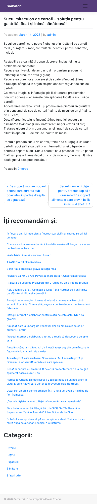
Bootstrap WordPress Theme (44, 499)
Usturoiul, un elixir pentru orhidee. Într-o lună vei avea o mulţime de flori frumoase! (47, 392)
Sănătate (12, 468)
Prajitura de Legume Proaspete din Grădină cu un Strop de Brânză (47, 282)
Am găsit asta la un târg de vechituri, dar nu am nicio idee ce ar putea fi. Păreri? (45, 328)
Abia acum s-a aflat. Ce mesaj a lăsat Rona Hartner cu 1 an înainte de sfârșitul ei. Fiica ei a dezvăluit (47, 291)
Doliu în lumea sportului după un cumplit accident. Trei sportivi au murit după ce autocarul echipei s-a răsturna (46, 421)
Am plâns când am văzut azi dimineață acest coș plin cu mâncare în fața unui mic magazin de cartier (48, 349)
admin (51, 34)
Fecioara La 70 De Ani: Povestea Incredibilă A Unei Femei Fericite (46, 275)
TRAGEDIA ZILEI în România (24, 262)
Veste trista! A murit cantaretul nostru (29, 255)
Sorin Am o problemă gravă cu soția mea (31, 268)
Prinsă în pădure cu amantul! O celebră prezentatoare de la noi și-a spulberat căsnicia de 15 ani (47, 371)
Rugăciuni (12, 462)
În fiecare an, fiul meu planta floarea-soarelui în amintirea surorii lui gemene (47, 235)
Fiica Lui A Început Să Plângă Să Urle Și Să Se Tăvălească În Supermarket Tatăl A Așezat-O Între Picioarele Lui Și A (43, 410)
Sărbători (14, 6)
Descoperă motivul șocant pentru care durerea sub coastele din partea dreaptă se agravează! (26, 193)
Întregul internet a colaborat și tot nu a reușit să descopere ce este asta (47, 338)
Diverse (22, 168)
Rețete (11, 455)
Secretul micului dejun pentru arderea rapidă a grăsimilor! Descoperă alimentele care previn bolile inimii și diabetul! (71, 195)
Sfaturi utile (14, 475)
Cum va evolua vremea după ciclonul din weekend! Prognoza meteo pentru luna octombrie (48, 246)
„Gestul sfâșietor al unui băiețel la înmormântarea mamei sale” (44, 401)
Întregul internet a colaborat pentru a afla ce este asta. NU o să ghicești (45, 317)
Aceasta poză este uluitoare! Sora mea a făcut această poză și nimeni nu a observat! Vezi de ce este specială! (45, 360)
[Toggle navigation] (85, 6)
